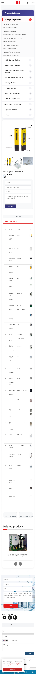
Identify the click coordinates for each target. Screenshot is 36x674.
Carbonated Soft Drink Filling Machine (15, 34)
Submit (11, 606)
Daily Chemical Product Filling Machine (14, 71)
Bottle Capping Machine (12, 65)
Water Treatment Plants (12, 93)
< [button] (15, 564)
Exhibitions (33, 2)
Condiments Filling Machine (12, 55)
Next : (26, 515)
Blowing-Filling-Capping (11, 24)
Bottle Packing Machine (12, 99)
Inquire (10, 206)
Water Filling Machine (10, 27)
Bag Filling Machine (10, 109)
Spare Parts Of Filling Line (12, 104)
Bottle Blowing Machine (12, 60)
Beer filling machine (10, 41)
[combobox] (5, 640)
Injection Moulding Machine (13, 77)
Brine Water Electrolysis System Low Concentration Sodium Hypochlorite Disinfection (18, 555)
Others (6, 115)
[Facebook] (10, 618)
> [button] (20, 564)
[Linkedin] (16, 618)
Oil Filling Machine (10, 88)
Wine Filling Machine (10, 48)
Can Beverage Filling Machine (13, 38)
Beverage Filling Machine (12, 20)
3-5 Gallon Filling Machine (11, 45)
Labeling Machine (10, 83)
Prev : (11, 515)
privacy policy (14, 664)
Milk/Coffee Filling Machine (12, 52)
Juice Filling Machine (10, 31)
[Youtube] (5, 618)
